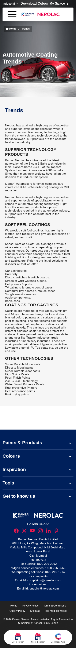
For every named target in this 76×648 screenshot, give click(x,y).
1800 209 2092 (47, 563)
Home (12, 28)
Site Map (35, 610)
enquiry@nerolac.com (44, 588)
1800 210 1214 (55, 572)
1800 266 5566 (55, 568)
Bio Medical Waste (56, 610)
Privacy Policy (30, 605)
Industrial (9, 3)
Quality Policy (17, 610)
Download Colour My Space (43, 3)
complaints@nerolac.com (44, 580)
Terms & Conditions (54, 605)
